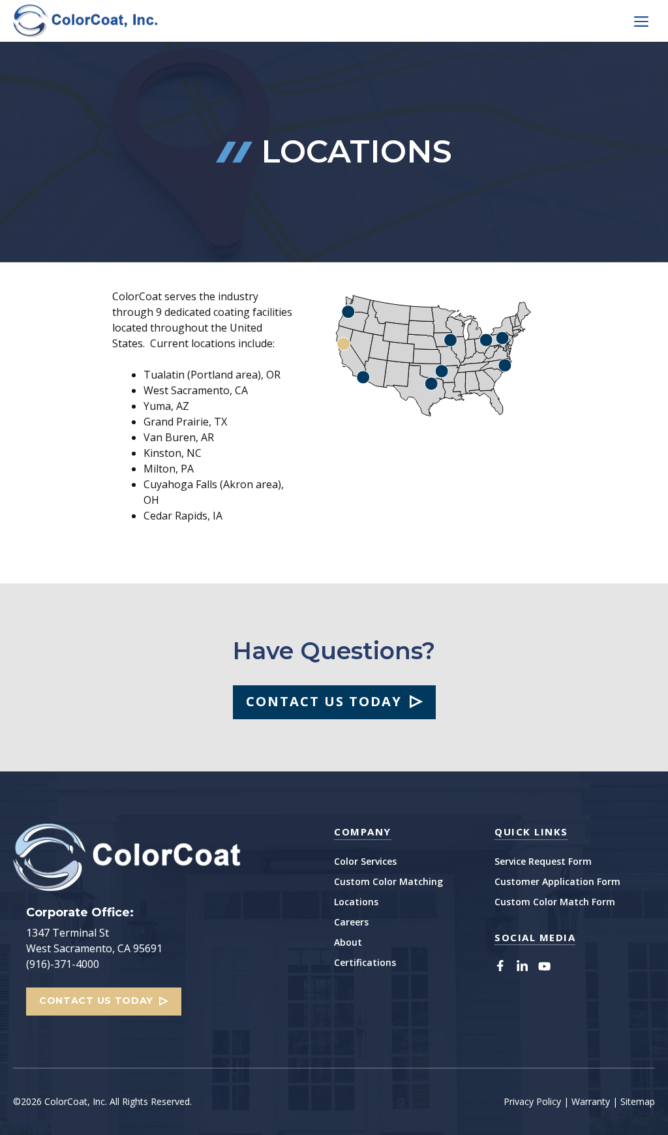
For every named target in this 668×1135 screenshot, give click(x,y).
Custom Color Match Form (554, 901)
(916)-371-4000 (62, 964)
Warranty (590, 1101)
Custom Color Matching (388, 881)
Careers (351, 922)
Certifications (365, 962)
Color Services (365, 861)
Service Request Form (543, 861)
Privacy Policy (532, 1101)
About (348, 942)
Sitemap (637, 1101)
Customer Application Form (557, 881)
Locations (356, 901)
